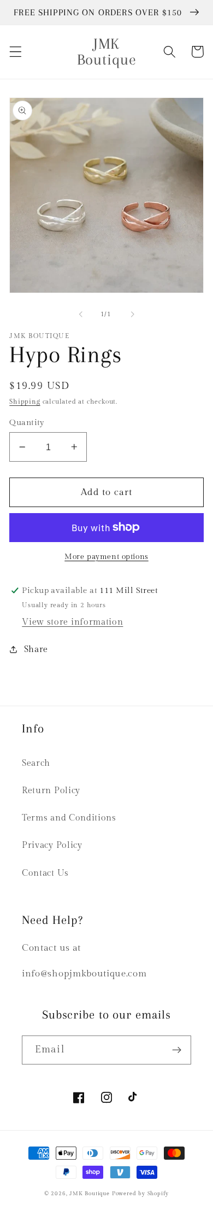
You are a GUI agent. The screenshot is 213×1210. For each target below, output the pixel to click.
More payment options (106, 556)
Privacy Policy (52, 845)
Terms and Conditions (69, 818)
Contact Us (45, 873)
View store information (72, 622)
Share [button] (36, 649)
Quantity (27, 422)
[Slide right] (132, 314)
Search (36, 763)
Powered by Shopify (140, 1193)
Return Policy (51, 791)
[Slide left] (81, 314)
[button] (15, 52)
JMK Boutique (90, 1193)
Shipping (24, 401)
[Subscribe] (177, 1050)
